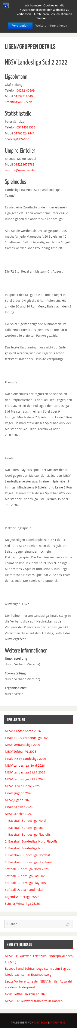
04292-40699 (25, 90)
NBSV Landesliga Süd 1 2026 (25, 772)
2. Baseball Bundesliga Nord (25, 848)
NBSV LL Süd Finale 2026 (22, 786)
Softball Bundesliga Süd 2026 (25, 876)
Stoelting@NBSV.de (19, 102)
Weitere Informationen (51, 25)
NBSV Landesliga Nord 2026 (25, 765)
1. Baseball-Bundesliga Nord (25, 820)
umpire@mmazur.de (20, 170)
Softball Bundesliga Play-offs (25, 883)
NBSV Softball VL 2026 (20, 751)
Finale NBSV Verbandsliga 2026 (27, 738)
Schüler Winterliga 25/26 (22, 903)
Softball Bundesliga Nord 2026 (27, 869)
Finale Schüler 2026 (19, 807)
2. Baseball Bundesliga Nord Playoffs (31, 841)
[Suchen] (67, 925)
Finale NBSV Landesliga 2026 (25, 759)
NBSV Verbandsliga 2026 (22, 745)
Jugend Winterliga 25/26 (22, 897)
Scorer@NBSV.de (17, 139)
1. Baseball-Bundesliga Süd (24, 828)
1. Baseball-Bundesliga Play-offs (28, 834)
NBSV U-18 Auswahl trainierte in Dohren (34, 1001)
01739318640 (23, 96)
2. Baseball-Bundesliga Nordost (27, 855)
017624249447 (24, 133)
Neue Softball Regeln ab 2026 (26, 994)
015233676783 (24, 164)
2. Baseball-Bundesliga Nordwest (28, 862)
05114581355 (25, 127)
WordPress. (58, 1022)
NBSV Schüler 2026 (18, 814)
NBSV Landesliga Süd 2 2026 (25, 779)
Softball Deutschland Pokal (24, 890)
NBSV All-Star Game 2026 (23, 731)
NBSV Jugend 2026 (18, 800)
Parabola (40, 1022)
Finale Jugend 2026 (18, 793)
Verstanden (20, 25)
